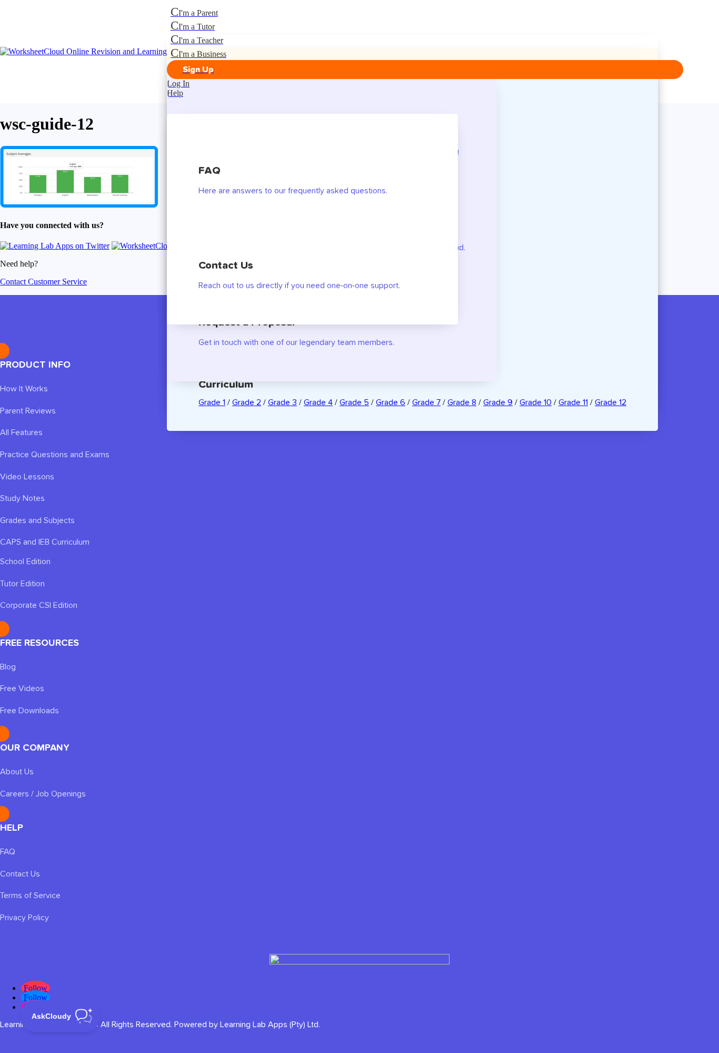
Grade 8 (461, 402)
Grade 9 (498, 402)
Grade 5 (354, 402)
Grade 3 (282, 402)
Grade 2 (246, 402)
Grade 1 (211, 402)
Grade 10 (536, 402)
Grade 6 (390, 402)
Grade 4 (318, 402)
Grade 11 (573, 402)
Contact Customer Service (43, 281)
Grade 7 (426, 402)
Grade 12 (610, 402)
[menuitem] (425, 12)
